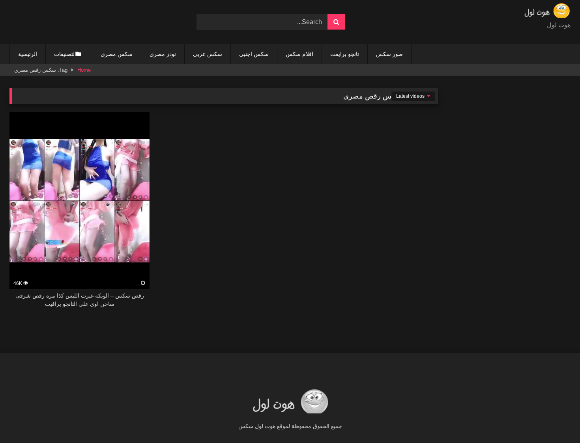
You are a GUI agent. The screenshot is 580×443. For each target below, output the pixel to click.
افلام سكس (299, 54)
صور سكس (389, 54)
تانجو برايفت (344, 54)
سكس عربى (207, 54)
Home (84, 70)
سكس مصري (117, 54)
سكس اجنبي (254, 54)
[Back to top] (555, 419)
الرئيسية (27, 54)
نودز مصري (163, 54)
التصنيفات (65, 54)
